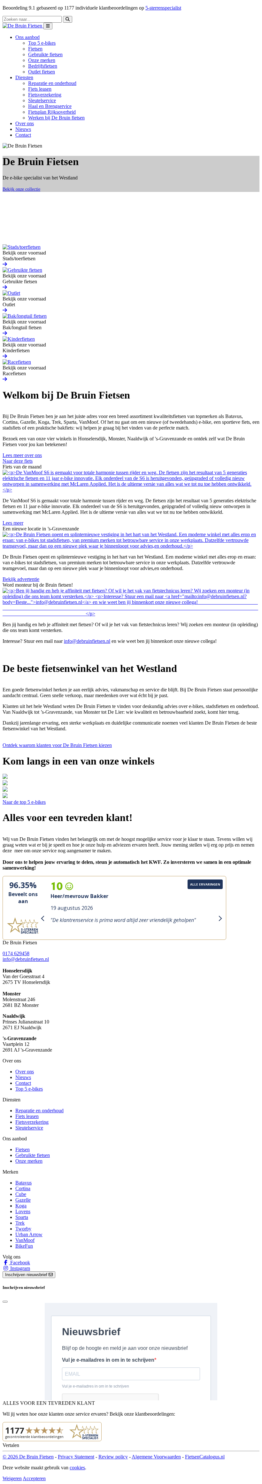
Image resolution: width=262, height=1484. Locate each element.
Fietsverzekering (44, 94)
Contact (23, 135)
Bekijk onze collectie (21, 189)
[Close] (5, 1302)
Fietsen (35, 48)
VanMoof (25, 1240)
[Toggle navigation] (47, 26)
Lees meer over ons (22, 455)
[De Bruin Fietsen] (23, 25)
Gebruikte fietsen (45, 54)
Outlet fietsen (41, 71)
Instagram (19, 1268)
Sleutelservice (42, 100)
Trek (20, 1223)
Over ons (24, 123)
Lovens (22, 1211)
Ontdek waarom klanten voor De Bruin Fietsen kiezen (57, 745)
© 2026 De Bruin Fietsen (28, 1456)
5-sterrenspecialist (163, 8)
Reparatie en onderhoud (52, 83)
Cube (20, 1194)
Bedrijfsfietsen (42, 66)
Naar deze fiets (18, 461)
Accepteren (34, 1478)
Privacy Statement (76, 1456)
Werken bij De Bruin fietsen (56, 117)
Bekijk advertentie (21, 579)
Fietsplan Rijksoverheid (52, 112)
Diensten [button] (24, 77)
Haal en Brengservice (50, 106)
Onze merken (41, 60)
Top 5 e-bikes (42, 43)
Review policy (113, 1456)
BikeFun (24, 1246)
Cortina (22, 1188)
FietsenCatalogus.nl (205, 1456)
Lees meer (13, 523)
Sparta (21, 1217)
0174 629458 (16, 953)
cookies (77, 1467)
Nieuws (23, 129)
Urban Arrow (28, 1234)
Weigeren (12, 1478)
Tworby (23, 1228)
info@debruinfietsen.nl (87, 641)
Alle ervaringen (205, 884)
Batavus (23, 1182)
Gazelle (23, 1200)
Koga (21, 1205)
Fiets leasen (39, 89)
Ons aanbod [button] (27, 37)
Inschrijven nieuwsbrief (27, 1274)
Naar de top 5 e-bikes (24, 802)
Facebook (19, 1262)
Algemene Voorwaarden (156, 1456)
